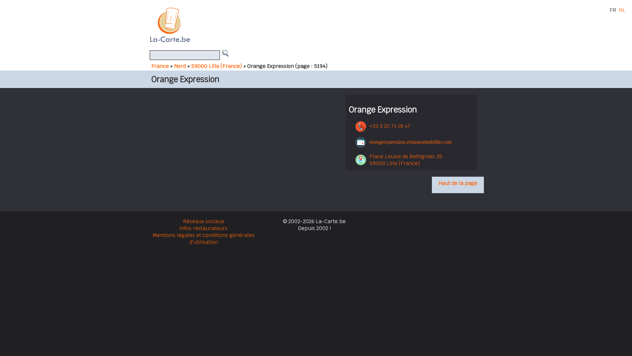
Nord (180, 66)
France (160, 66)
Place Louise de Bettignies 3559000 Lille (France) (405, 160)
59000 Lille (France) (216, 66)
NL (622, 10)
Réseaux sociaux (203, 221)
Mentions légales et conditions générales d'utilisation (203, 239)
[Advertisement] (323, 25)
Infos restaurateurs (203, 228)
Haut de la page (457, 183)
